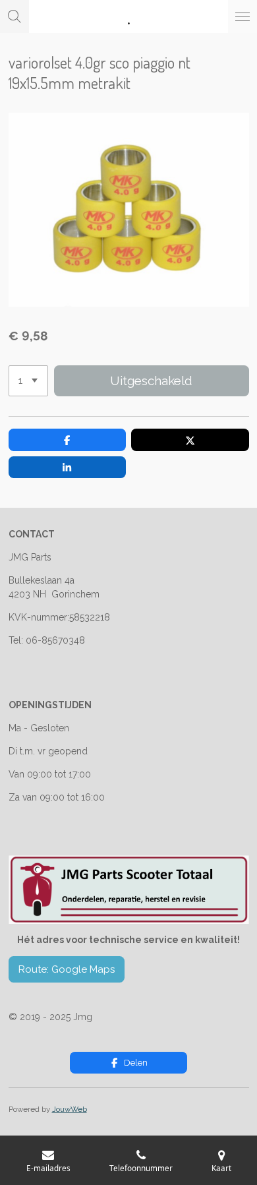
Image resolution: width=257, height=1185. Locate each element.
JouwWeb (69, 1109)
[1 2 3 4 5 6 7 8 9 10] (28, 380)
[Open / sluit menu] (242, 16)
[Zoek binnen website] (14, 16)
